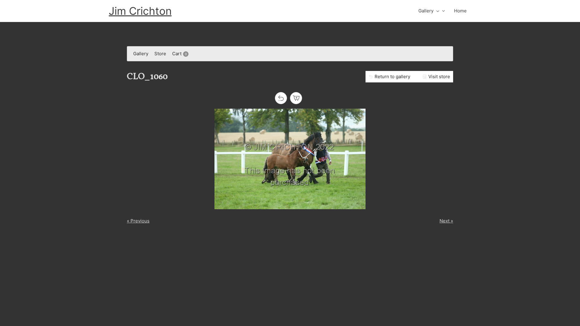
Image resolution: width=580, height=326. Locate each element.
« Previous (138, 221)
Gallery (425, 11)
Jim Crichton (140, 11)
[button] (436, 11)
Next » (446, 221)
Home (460, 11)
